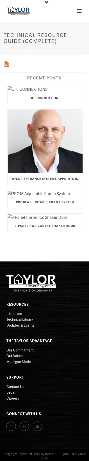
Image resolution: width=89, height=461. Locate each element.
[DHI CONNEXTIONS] (45, 89)
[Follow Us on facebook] (11, 426)
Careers (12, 398)
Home (13, 51)
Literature (14, 313)
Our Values (14, 355)
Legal (10, 392)
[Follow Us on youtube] (37, 426)
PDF (7, 64)
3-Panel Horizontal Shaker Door (45, 226)
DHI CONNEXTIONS (45, 98)
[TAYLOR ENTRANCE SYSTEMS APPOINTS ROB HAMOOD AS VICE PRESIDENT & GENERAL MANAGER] (45, 141)
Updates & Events (20, 325)
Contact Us (15, 386)
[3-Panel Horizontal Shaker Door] (45, 217)
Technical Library (19, 319)
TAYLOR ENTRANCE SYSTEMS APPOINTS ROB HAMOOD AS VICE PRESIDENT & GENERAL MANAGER (46, 179)
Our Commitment (20, 350)
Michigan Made (18, 361)
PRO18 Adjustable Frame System (45, 202)
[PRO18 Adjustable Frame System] (45, 193)
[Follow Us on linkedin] (24, 426)
